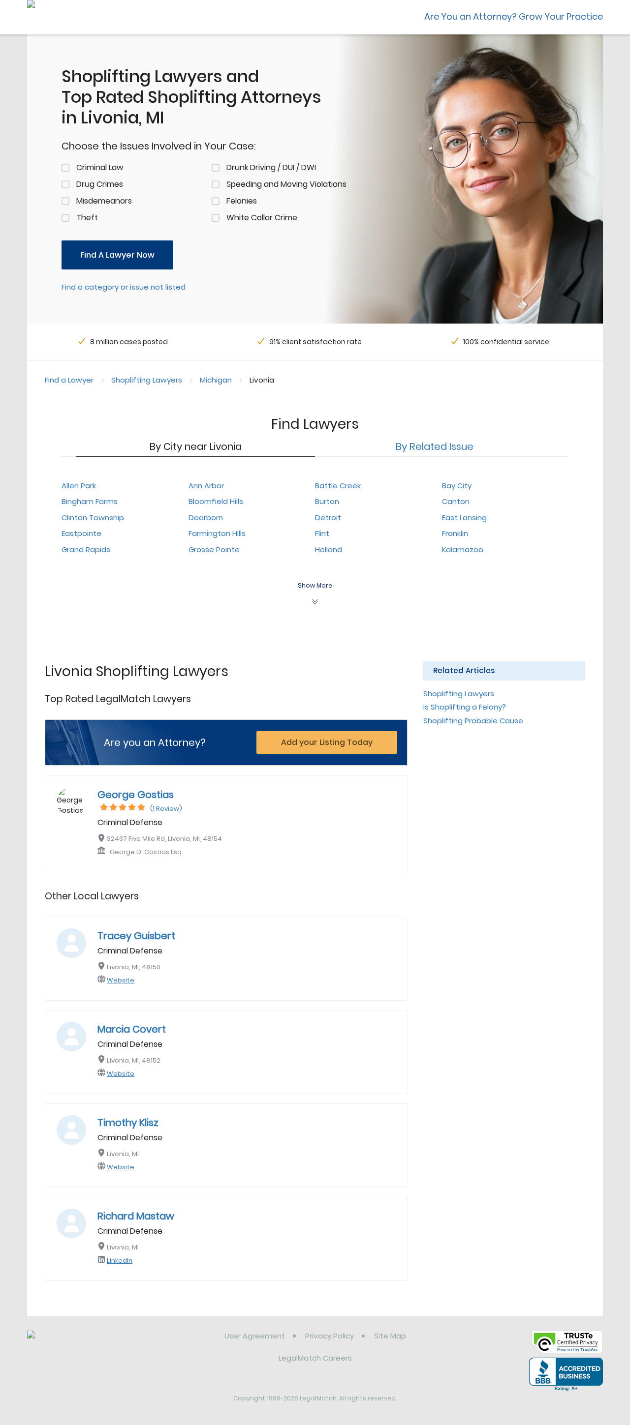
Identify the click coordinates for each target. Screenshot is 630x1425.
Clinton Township (93, 517)
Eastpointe (81, 533)
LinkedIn (119, 1260)
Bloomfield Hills (216, 501)
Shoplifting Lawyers (146, 380)
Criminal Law (99, 167)
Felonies (241, 201)
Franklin (455, 533)
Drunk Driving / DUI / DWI (271, 167)
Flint (322, 533)
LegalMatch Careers (315, 1358)
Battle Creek (338, 485)
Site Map (390, 1336)
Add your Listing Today (327, 742)
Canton (456, 501)
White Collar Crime (261, 217)
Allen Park (79, 485)
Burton (327, 501)
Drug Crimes (99, 184)
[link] (77, 1343)
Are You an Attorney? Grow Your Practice (513, 16)
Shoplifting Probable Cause (473, 720)
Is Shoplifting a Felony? (464, 707)
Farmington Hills (217, 533)
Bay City (457, 485)
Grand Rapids (86, 549)
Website (120, 980)
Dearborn (206, 517)
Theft (87, 217)
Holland (328, 549)
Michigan (216, 380)
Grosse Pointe (214, 549)
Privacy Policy (329, 1336)
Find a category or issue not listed (124, 287)
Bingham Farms (90, 501)
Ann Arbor (206, 485)
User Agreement (254, 1336)
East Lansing (464, 517)
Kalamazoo (462, 549)
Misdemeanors (104, 201)
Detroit (328, 517)
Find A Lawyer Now (117, 255)
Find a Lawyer (69, 380)
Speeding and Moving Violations (286, 184)
